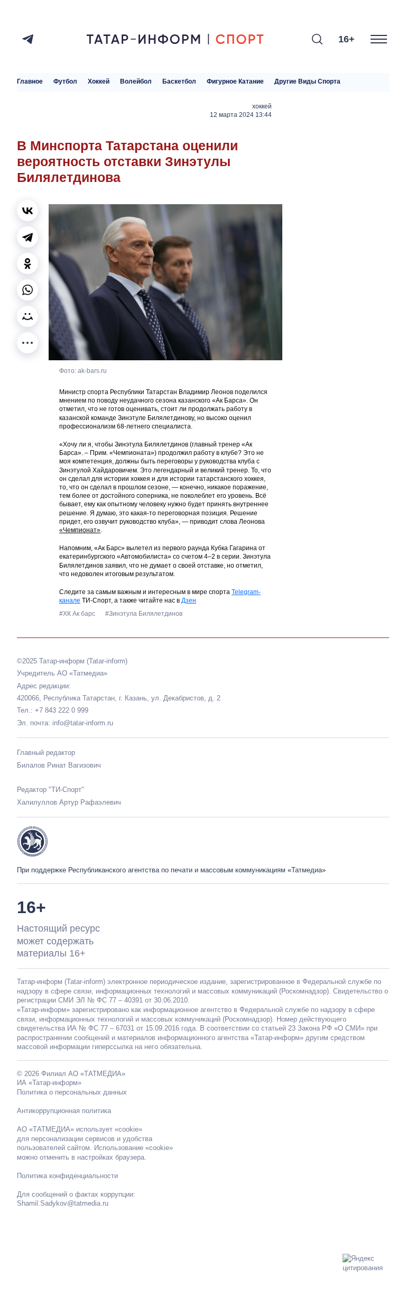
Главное (30, 81)
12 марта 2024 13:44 (241, 115)
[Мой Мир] (27, 316)
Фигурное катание (235, 81)
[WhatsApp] (27, 289)
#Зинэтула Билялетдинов (143, 613)
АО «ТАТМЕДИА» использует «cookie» (79, 1129)
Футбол (65, 81)
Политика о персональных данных (72, 1092)
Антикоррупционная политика (64, 1111)
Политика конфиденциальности (67, 1176)
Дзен (188, 600)
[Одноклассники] (27, 263)
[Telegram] (28, 39)
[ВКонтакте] (27, 210)
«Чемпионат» (79, 530)
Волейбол (136, 81)
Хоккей (98, 81)
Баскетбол (179, 81)
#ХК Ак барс (78, 613)
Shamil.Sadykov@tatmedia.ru (62, 1203)
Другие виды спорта (307, 81)
